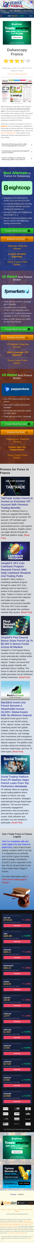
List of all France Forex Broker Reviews (17, 1129)
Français (13, 1194)
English (18, 10)
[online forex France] (11, 7)
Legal (26, 1209)
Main (11, 10)
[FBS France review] (28, 1109)
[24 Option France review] (16, 1125)
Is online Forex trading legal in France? (15, 879)
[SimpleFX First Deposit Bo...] (15, 634)
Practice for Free (16, 239)
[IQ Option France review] (28, 1120)
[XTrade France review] (16, 1115)
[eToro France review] (16, 1120)
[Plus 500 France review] (5, 1109)
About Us (3, 1209)
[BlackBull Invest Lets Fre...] (15, 699)
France (4, 10)
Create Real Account (16, 230)
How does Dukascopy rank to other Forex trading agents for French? (17, 145)
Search (31, 1209)
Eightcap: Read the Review (17, 247)
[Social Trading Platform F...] (15, 774)
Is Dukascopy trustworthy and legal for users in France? (17, 151)
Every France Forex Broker (17, 263)
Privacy (15, 1209)
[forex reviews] (8, 1205)
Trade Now (17, 925)
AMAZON (20, 16)
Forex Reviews (28, 10)
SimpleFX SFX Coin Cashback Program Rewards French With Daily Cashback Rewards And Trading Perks (16, 569)
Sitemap (17, 1211)
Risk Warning (20, 1209)
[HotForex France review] (5, 1120)
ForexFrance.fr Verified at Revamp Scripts (17, 1232)
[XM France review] (16, 1109)
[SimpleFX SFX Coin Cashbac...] (15, 560)
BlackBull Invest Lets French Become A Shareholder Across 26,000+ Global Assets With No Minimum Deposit (16, 709)
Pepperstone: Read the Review (17, 440)
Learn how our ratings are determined (17, 74)
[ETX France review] (5, 1125)
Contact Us (9, 1209)
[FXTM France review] (28, 1125)
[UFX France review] (28, 1115)
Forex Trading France (8, 133)
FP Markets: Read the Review (18, 345)
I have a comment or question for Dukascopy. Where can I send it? (17, 158)
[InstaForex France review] (5, 1115)
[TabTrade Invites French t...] (15, 495)
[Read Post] (26, 612)
